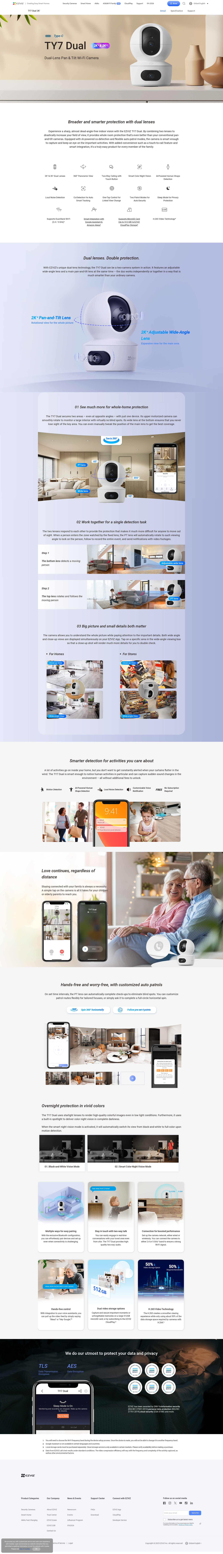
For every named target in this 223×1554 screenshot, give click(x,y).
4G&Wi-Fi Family (111, 3)
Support (140, 3)
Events (70, 1515)
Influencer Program (75, 1520)
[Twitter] (176, 1503)
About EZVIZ (52, 1510)
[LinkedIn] (192, 1503)
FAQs (93, 1510)
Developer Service (120, 1520)
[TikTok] (187, 1503)
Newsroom (71, 1510)
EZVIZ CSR (51, 1525)
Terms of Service (58, 1543)
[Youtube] (181, 1503)
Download (95, 1515)
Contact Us (51, 1531)
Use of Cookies (24, 1549)
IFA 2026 (150, 3)
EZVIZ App (117, 1510)
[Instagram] (170, 1503)
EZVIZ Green (52, 1520)
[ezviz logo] (18, 3)
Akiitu (97, 3)
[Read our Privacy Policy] (200, 1523)
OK (36, 1549)
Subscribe (195, 1513)
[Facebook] (165, 1503)
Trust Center (52, 1515)
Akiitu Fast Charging (29, 1520)
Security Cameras (70, 3)
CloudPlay (129, 3)
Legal (70, 1543)
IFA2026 (70, 1525)
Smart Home (86, 3)
